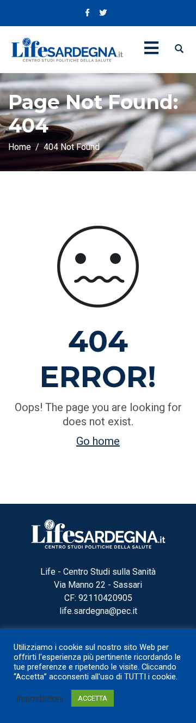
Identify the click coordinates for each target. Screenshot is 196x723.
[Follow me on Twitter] (103, 13)
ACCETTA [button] (92, 698)
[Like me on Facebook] (87, 13)
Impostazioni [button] (39, 698)
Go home (98, 441)
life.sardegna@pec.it (98, 611)
